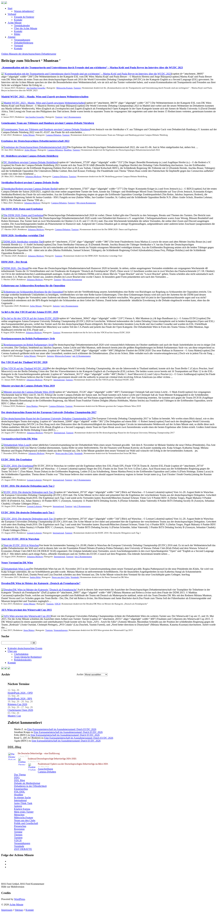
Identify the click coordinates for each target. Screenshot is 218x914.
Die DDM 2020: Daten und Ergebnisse (22, 209)
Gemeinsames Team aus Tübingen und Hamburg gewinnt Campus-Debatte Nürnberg (47, 123)
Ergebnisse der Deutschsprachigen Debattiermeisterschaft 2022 (35, 141)
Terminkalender (22, 25)
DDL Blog (19, 780)
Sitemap (19, 910)
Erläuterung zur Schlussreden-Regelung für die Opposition (33, 285)
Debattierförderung (23, 42)
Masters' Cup (14, 715)
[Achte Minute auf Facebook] (2, 668)
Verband (12, 14)
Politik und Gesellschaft (26, 823)
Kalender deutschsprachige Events (25, 648)
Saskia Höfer (35, 577)
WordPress (19, 899)
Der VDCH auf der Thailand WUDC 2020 (24, 362)
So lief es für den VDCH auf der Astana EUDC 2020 (29, 312)
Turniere (77, 88)
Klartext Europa (22, 809)
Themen (18, 834)
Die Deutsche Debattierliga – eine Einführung (39, 753)
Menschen (19, 814)
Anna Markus (32, 406)
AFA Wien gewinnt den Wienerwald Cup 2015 (26, 609)
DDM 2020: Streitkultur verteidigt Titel (22, 235)
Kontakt (18, 19)
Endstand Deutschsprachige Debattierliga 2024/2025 (52, 758)
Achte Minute (15, 22)
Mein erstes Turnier (24, 811)
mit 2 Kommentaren (69, 306)
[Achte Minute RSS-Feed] (9, 668)
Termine (18, 832)
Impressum (6, 910)
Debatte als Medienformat (27, 783)
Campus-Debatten (53, 135)
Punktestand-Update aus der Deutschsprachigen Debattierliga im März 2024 (73, 764)
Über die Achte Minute (25, 28)
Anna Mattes (28, 630)
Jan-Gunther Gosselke (35, 88)
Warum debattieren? (24, 11)
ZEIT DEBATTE (23, 849)
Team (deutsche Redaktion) (28, 657)
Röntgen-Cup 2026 (17, 704)
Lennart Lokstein (34, 480)
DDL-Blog (14, 747)
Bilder (17, 34)
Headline (68, 150)
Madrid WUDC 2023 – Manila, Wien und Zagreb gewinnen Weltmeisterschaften (44, 96)
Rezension (19, 829)
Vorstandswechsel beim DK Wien (19, 438)
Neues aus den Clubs (64, 453)
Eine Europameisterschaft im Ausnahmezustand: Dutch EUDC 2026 (61, 729)
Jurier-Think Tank (23, 803)
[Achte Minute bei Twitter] (5, 668)
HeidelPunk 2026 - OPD (20, 693)
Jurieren (56, 306)
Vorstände (78, 453)
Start (10, 8)
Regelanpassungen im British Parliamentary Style (28, 338)
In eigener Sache (22, 797)
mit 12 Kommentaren (81, 356)
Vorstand (18, 45)
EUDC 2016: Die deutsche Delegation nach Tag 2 (27, 486)
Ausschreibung (45, 769)
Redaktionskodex (23, 659)
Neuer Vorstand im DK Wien (17, 562)
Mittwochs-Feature (64, 88)
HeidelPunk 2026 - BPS (20, 698)
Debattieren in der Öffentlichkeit (30, 786)
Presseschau (20, 826)
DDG (17, 777)
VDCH (57, 604)
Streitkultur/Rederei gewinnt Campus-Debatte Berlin (30, 182)
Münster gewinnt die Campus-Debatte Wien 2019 (28, 385)
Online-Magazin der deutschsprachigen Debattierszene (28, 53)
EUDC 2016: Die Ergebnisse (16, 459)
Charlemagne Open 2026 (20, 710)
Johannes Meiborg (33, 176)
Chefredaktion (21, 654)
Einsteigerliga (21, 789)
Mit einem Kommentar (86, 203)
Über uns (12, 651)
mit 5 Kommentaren (72, 117)
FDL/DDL (19, 791)
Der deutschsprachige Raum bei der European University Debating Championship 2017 (48, 412)
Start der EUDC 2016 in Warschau (20, 539)
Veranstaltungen (22, 39)
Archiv (79, 674)
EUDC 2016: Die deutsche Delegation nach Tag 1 (27, 512)
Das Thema (20, 774)
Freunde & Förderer (24, 17)
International (59, 380)
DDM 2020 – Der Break (14, 262)
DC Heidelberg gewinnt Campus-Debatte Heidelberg (29, 156)
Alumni (11, 37)
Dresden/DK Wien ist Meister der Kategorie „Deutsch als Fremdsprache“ (40, 583)
